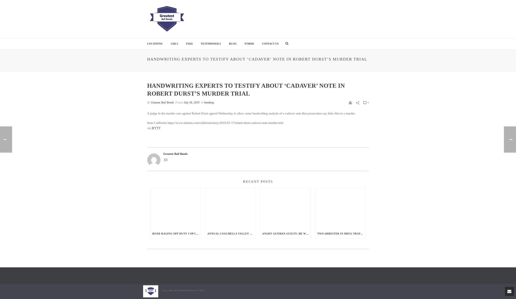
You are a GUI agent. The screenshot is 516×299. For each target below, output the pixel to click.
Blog (233, 43)
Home (227, 68)
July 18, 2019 (191, 102)
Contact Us (270, 43)
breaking (239, 68)
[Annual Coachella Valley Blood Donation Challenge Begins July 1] (230, 208)
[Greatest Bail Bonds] (166, 19)
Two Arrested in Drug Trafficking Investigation (341, 233)
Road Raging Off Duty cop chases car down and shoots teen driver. (176, 233)
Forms (249, 43)
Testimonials (211, 43)
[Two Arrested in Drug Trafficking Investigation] (340, 208)
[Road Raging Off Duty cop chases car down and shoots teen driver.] (175, 208)
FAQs (189, 43)
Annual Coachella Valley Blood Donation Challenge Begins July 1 (231, 233)
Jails (174, 43)
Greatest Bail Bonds (162, 102)
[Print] (350, 102)
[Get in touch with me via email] (165, 160)
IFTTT (156, 128)
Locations (154, 43)
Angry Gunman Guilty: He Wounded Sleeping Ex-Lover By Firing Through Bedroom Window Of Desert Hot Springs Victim (286, 233)
